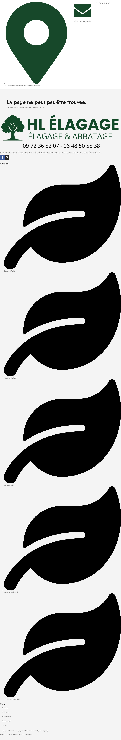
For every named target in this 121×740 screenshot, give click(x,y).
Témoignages (6, 721)
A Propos (5, 712)
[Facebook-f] (2, 157)
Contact (4, 725)
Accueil (4, 708)
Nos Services (6, 716)
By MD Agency (42, 731)
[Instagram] (7, 157)
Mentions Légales (6, 734)
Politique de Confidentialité (23, 734)
